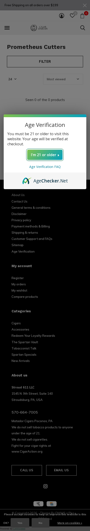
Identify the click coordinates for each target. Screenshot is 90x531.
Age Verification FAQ (45, 166)
